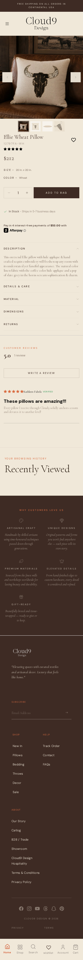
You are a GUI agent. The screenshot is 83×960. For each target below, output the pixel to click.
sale (16, 792)
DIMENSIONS (14, 311)
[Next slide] (76, 77)
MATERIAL (11, 299)
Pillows (17, 755)
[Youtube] (37, 908)
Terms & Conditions (25, 873)
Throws (18, 774)
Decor (17, 783)
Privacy (18, 927)
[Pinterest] (62, 908)
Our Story (19, 821)
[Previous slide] (7, 77)
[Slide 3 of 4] (47, 126)
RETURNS (11, 324)
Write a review (41, 373)
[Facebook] (21, 908)
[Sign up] (66, 713)
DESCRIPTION (14, 248)
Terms (49, 927)
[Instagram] (29, 908)
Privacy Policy (21, 882)
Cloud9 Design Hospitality (22, 861)
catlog (16, 831)
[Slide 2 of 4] (35, 126)
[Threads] (45, 908)
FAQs (46, 764)
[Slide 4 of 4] (59, 126)
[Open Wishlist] (48, 947)
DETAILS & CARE (17, 286)
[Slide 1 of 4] (23, 126)
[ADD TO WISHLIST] (73, 139)
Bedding (18, 764)
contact (48, 755)
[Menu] (7, 24)
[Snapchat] (53, 908)
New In (17, 746)
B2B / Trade (20, 840)
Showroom (19, 849)
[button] (13, 149)
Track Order (51, 746)
